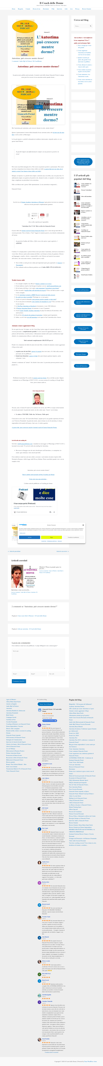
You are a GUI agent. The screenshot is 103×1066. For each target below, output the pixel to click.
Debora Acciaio (46, 961)
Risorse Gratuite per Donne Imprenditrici (80, 827)
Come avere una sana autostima (37, 479)
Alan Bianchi (45, 937)
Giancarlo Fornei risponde (13, 735)
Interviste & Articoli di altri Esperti (16, 742)
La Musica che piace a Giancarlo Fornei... (80, 805)
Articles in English (11, 704)
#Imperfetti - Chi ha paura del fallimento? (80, 704)
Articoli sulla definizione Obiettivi (83, 302)
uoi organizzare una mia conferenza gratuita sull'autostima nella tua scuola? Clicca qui (83, 162)
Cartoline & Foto (11, 719)
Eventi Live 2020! (74, 733)
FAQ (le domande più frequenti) (78, 782)
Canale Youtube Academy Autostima (30, 310)
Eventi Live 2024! (74, 735)
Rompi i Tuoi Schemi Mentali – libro (16, 764)
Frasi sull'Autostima (81, 366)
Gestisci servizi (22, 533)
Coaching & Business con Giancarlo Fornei (18, 724)
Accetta (29, 537)
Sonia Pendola (45, 1039)
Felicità (8, 733)
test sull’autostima (32, 317)
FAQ (53, 9)
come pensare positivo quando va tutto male (44, 299)
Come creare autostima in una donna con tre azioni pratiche (85, 81)
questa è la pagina (36, 351)
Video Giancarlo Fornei (12, 771)
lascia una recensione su (49, 720)
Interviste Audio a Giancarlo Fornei (79, 820)
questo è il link (33, 356)
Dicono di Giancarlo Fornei (76, 767)
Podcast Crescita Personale (76, 814)
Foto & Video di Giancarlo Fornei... (79, 785)
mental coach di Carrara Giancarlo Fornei (33, 230)
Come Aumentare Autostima (77, 749)
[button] (83, 525)
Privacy (77, 9)
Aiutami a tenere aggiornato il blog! (79, 711)
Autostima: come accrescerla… (20, 590)
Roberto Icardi (46, 904)
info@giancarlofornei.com (54, 286)
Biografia (20, 9)
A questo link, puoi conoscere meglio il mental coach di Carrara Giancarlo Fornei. (34, 427)
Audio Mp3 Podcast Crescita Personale (79, 724)
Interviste (59, 9)
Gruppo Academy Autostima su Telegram (32, 202)
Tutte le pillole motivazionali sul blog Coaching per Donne (38, 474)
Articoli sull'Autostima (82, 290)
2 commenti (15, 61)
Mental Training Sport (75, 807)
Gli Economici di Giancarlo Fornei (15, 737)
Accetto (38, 107)
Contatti (28, 9)
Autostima (33, 592)
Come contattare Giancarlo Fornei (78, 751)
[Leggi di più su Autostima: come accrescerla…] (24, 576)
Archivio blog (43, 699)
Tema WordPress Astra (90, 1061)
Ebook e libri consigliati (12, 728)
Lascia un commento (15, 592)
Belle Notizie (9, 715)
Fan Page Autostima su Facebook (27, 306)
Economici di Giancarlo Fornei (77, 778)
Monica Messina (46, 724)
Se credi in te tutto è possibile (24, 297)
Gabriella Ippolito (46, 995)
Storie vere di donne (11, 766)
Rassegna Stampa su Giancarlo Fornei (79, 818)
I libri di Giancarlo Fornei (76, 802)
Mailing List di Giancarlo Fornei (78, 798)
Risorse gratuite (10, 762)
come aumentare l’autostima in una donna (47, 288)
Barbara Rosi (45, 882)
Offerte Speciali (73, 809)
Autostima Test (73, 738)
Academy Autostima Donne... (77, 706)
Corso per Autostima (74, 764)
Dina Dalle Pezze (46, 973)
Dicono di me (36, 9)
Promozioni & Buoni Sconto (14, 755)
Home (13, 9)
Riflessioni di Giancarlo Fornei (14, 760)
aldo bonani (45, 808)
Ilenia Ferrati (45, 980)
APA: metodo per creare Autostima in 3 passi (81, 708)
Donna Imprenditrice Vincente (14, 726)
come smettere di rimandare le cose (41, 301)
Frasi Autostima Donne (75, 787)
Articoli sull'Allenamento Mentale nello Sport (83, 315)
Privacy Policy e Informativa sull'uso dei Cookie (82, 816)
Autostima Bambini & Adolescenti (15, 710)
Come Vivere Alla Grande (76, 762)
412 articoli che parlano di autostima (32, 315)
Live (71, 9)
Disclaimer (46, 9)
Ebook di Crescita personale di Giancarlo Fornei (82, 776)
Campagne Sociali (11, 717)
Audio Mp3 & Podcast (25, 61)
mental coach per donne (39, 378)
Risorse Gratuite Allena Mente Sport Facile (81, 825)
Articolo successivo (62, 551)
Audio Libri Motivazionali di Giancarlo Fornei (82, 722)
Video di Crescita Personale (83, 341)
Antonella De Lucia (47, 764)
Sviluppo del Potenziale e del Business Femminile (83, 838)
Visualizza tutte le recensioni (51, 1052)
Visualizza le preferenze (73, 537)
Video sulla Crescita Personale (77, 841)
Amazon (59, 263)
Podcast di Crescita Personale (83, 328)
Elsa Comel (45, 828)
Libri (66, 9)
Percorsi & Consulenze (75, 811)
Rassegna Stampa (81, 354)
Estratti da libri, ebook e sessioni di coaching (18, 731)
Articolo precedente (14, 551)
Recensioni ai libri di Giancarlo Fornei (16, 757)
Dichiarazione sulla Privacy (52, 541)
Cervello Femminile (11, 722)
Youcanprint (19, 265)
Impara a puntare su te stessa (43, 284)
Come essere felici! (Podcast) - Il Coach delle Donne (32, 616)
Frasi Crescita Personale (75, 789)
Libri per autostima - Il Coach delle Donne (29, 629)
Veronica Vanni (46, 917)
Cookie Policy (43, 541)
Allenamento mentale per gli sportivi (79, 715)
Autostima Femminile (12, 713)
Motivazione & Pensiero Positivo (15, 751)
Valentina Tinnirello (47, 1001)
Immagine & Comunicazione (14, 740)
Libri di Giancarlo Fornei (13, 746)
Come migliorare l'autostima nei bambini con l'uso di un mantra (84, 52)
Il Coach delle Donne (51, 3)
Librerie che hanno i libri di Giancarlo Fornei (18, 744)
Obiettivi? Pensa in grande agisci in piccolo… (50, 567)
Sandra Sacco (45, 862)
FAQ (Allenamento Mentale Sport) (78, 780)
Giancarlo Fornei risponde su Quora (79, 791)
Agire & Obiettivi (53, 571)
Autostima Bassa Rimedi (76, 726)
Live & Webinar (10, 749)
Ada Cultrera (45, 778)
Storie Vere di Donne (46, 704)
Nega (51, 537)
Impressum (60, 541)
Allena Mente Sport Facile (13, 702)
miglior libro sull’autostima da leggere (35, 290)
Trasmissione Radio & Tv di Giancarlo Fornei (18, 769)
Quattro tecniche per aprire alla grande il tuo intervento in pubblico (84, 60)
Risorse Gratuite (86, 9)
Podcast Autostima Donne (24, 308)
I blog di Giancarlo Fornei (76, 800)
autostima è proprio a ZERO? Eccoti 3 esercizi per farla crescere (37, 295)
